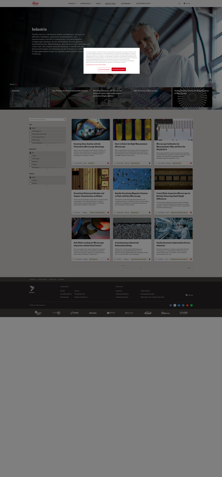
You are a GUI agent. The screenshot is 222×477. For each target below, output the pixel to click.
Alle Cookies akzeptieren (119, 69)
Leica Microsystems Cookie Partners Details (96, 64)
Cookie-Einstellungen (104, 69)
